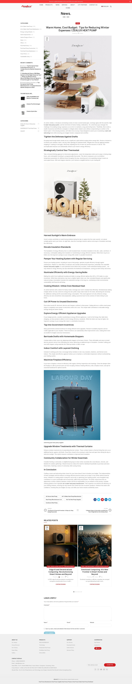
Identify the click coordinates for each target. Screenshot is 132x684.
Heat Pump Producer (67, 681)
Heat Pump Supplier (57, 681)
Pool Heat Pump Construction (27, 48)
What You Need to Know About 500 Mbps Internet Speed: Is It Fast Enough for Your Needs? (30, 78)
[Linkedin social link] (106, 499)
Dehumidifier (42, 652)
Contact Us (97, 645)
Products (42, 639)
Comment (47, 605)
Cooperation (98, 639)
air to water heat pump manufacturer (71, 496)
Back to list (78, 510)
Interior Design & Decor (101, 566)
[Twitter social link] (98, 499)
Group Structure (16, 645)
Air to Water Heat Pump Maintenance (29, 29)
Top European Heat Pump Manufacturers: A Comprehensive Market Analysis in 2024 (30, 68)
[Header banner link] (63, 1)
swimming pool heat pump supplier (54, 442)
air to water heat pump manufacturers (73, 483)
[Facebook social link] (95, 499)
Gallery (13, 652)
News (77, 23)
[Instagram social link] (98, 669)
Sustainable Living (24, 56)
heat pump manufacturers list (54, 499)
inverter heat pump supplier (51, 266)
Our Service (69, 642)
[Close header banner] (130, 1)
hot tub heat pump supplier (73, 499)
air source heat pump (51, 496)
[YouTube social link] (101, 669)
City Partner (97, 642)
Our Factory (15, 647)
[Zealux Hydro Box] (22, 113)
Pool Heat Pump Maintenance (27, 51)
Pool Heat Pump (24, 45)
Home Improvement (69, 566)
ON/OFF (22, 131)
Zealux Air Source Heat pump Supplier (27, 124)
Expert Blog (14, 650)
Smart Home (23, 53)
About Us (14, 639)
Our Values (14, 642)
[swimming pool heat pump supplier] (72, 405)
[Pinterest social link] (102, 499)
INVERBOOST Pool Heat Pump (28, 128)
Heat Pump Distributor (87, 681)
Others (22, 42)
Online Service (70, 647)
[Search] (110, 6)
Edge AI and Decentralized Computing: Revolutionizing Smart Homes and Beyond (60, 571)
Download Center (71, 645)
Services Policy (70, 650)
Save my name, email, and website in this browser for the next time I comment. (65, 628)
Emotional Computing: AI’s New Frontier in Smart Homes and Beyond (94, 571)
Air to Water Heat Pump (26, 26)
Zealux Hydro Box (32, 111)
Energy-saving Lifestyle (57, 566)
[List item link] (46, 661)
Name (46, 622)
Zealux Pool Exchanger (33, 104)
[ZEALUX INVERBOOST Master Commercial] (22, 98)
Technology (42, 645)
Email (69, 622)
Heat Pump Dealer (77, 681)
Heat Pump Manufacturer (45, 681)
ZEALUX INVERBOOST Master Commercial (33, 97)
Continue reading (61, 584)
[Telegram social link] (109, 499)
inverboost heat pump (52, 502)
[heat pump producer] (72, 197)
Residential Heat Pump (44, 647)
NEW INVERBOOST (44, 642)
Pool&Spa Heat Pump (44, 650)
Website (92, 622)
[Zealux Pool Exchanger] (22, 105)
